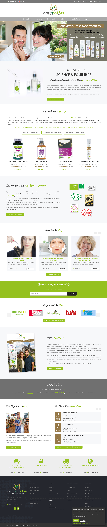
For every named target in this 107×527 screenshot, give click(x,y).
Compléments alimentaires (52, 132)
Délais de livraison (34, 490)
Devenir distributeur (13, 447)
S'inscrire (72, 293)
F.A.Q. (63, 390)
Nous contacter (52, 511)
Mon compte (88, 1)
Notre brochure (89, 506)
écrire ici (30, 393)
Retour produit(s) (53, 508)
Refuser (83, 520)
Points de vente (75, 19)
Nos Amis (39, 19)
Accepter (76, 520)
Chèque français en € (72, 493)
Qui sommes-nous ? (35, 487)
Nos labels (63, 19)
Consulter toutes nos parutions (53, 320)
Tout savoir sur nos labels (15, 214)
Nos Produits (27, 19)
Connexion (51, 487)
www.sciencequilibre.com (15, 504)
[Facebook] (15, 508)
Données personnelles (35, 500)
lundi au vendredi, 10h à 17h (16, 466)
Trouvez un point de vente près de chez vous (69, 447)
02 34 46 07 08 (12, 502)
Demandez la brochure (55, 368)
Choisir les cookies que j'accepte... (82, 523)
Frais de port (33, 493)
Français (22, 1)
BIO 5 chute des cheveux (31, 132)
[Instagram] (18, 508)
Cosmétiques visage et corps (74, 132)
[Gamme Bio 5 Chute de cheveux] (53, 41)
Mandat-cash (70, 500)
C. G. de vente (33, 497)
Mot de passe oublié (54, 493)
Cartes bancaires (71, 487)
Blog (85, 19)
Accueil (87, 487)
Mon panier (98, 1)
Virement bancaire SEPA (72, 497)
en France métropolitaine (66, 466)
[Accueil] (19, 19)
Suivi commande (53, 497)
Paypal (68, 490)
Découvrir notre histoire (55, 99)
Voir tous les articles (53, 274)
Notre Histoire (51, 19)
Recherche (78, 1)
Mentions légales (34, 503)
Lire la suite (30, 268)
